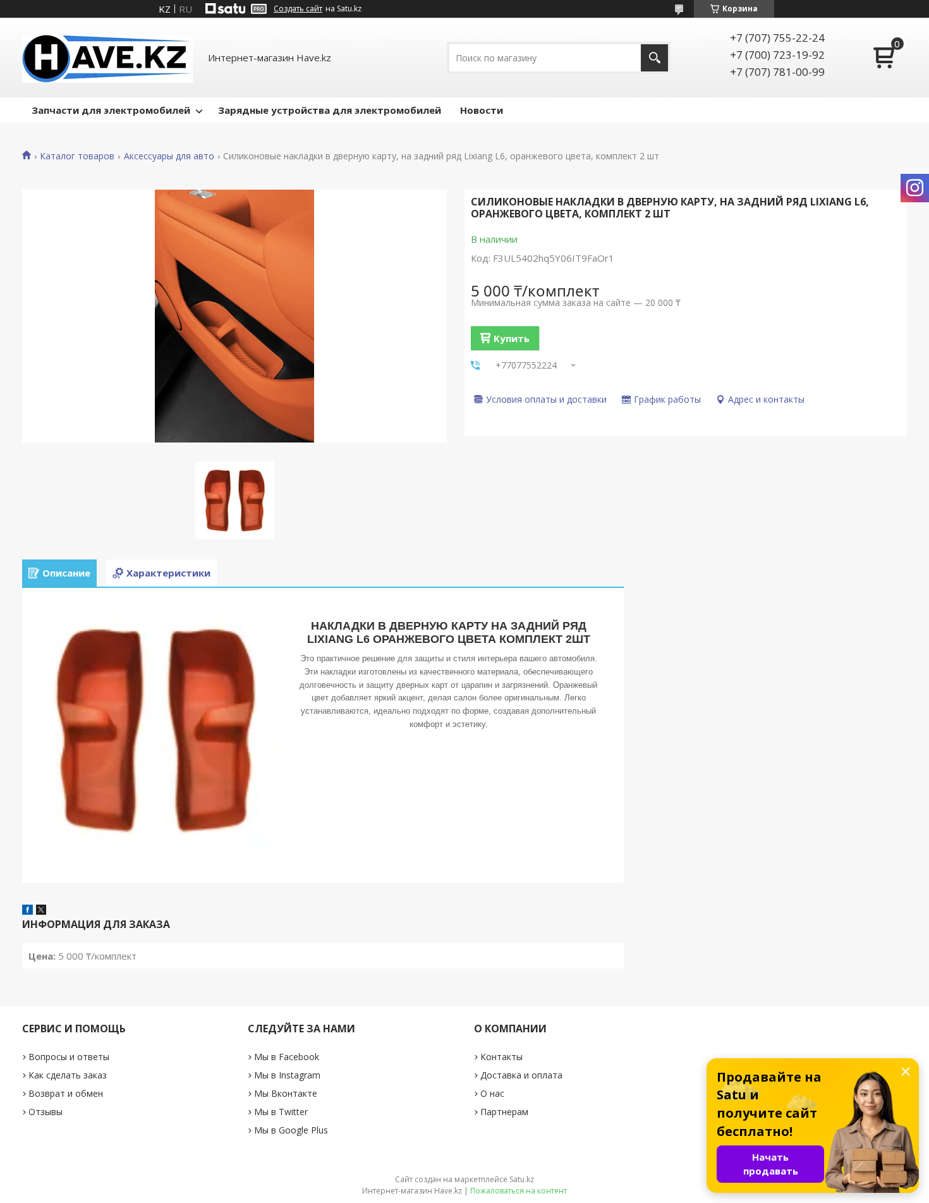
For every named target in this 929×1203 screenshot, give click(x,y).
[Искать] (654, 57)
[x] (41, 911)
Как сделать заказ (67, 1075)
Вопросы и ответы (68, 1057)
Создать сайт (298, 8)
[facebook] (27, 911)
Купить (512, 338)
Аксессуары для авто (169, 156)
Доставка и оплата (521, 1075)
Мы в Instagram (287, 1075)
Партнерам (504, 1112)
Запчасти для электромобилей (111, 110)
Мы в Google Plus (291, 1130)
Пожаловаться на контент (518, 1190)
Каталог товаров (77, 156)
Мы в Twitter (281, 1112)
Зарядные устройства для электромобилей (329, 110)
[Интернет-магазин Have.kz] (107, 57)
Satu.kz (521, 1179)
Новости (481, 110)
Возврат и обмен (65, 1093)
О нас (492, 1093)
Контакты (501, 1057)
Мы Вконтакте (285, 1093)
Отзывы (45, 1112)
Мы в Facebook (286, 1057)
